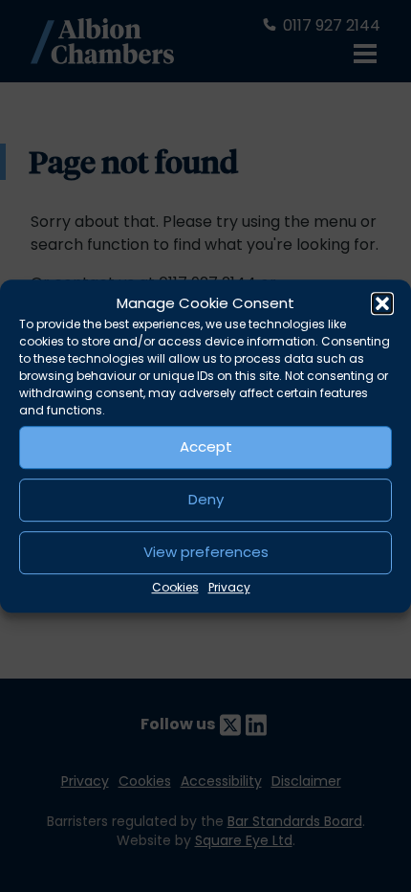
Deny (206, 499)
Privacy (229, 587)
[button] (382, 304)
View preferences (206, 552)
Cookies (175, 587)
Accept (206, 446)
